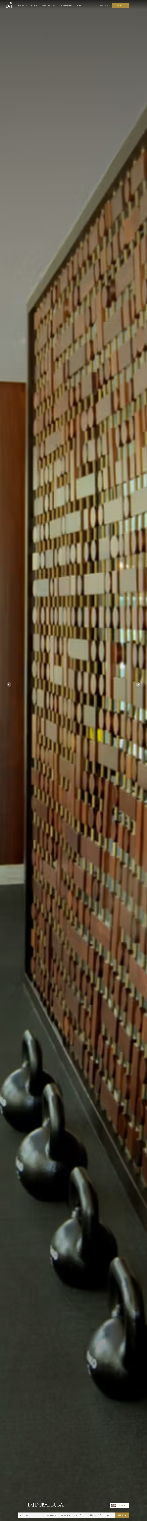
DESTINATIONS (22, 5)
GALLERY (122, 1505)
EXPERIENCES (45, 5)
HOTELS (34, 5)
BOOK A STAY (120, 5)
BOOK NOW (122, 1515)
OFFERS (55, 5)
